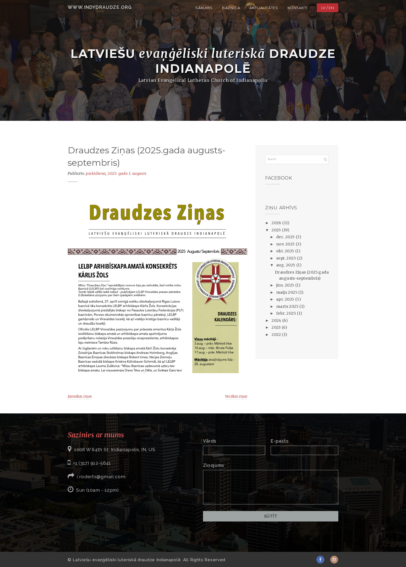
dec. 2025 (286, 236)
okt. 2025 (285, 250)
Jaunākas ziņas (80, 396)
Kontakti (297, 8)
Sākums (204, 8)
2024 (276, 320)
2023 (276, 327)
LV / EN (327, 8)
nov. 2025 (286, 244)
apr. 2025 (285, 299)
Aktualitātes (263, 8)
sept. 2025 (286, 258)
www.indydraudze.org (100, 7)
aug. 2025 (286, 265)
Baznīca (231, 8)
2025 (276, 230)
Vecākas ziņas (236, 396)
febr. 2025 (286, 313)
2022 (276, 334)
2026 (276, 222)
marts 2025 (287, 306)
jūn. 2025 (285, 285)
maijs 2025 (287, 292)
